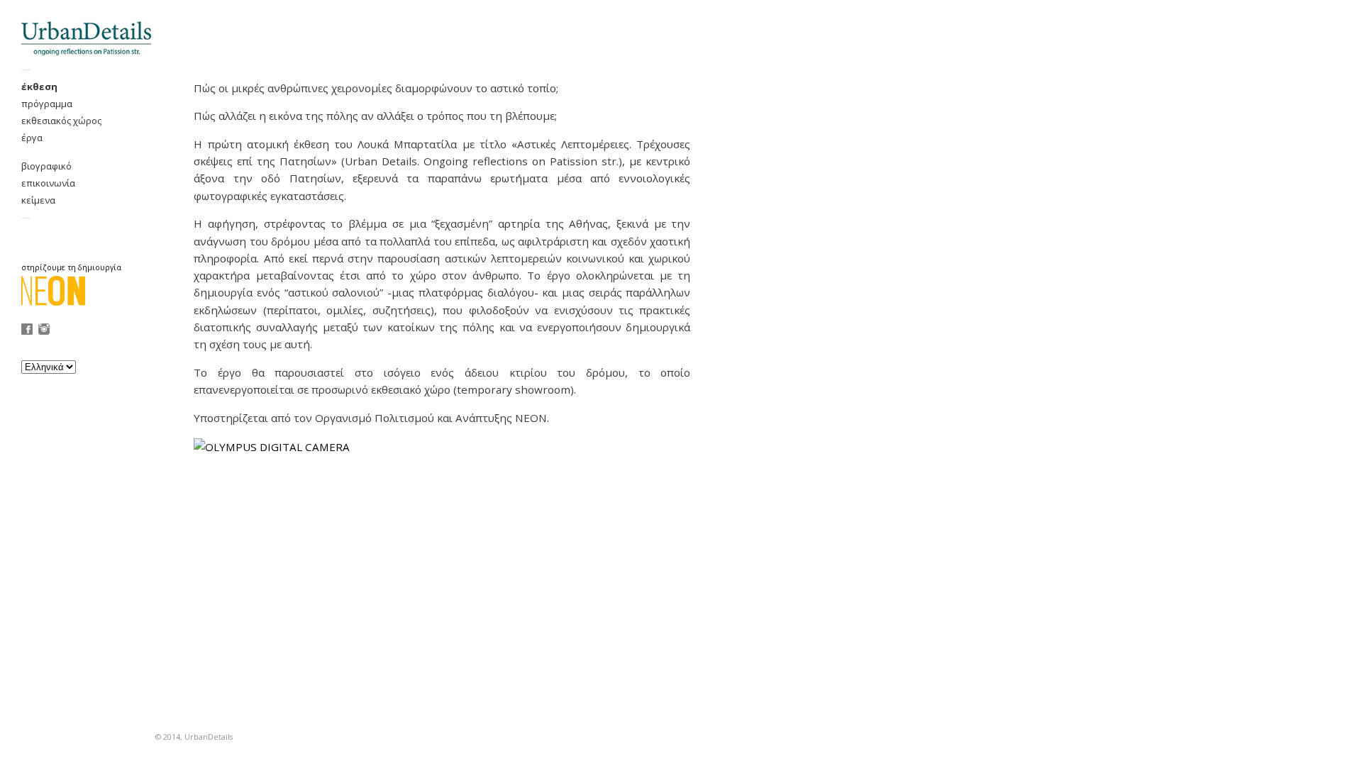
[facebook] (27, 330)
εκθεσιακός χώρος (61, 120)
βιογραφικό (46, 166)
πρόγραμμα (46, 103)
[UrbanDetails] (85, 38)
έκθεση (39, 86)
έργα (32, 137)
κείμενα (38, 200)
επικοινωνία (48, 183)
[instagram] (44, 330)
